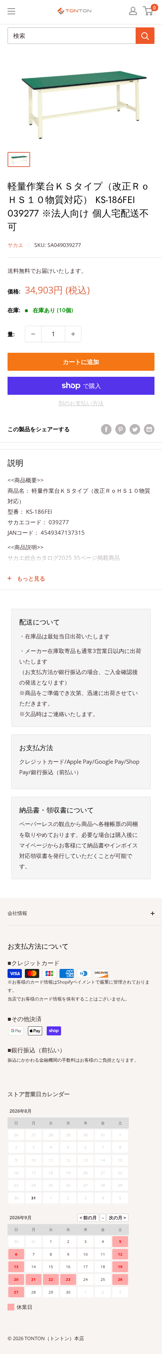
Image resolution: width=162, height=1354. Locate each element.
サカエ (15, 244)
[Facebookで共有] (106, 429)
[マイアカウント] (133, 11)
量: (11, 334)
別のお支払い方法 (81, 403)
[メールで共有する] (149, 429)
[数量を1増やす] (73, 334)
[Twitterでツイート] (135, 429)
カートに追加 (81, 362)
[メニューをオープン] (11, 11)
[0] (148, 10)
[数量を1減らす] (33, 334)
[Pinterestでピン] (120, 429)
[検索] (145, 35)
